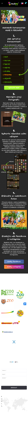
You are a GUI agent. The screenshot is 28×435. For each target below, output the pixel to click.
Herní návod (21, 422)
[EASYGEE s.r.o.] (7, 313)
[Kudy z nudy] (7, 332)
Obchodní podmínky (15, 420)
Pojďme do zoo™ (8, 47)
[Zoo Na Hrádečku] (20, 294)
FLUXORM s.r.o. (16, 424)
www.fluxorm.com (8, 406)
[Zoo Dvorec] (7, 292)
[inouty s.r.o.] (20, 304)
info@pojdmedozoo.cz (9, 401)
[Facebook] (3, 414)
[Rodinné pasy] (20, 313)
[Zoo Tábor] (7, 301)
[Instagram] (6, 414)
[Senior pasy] (9, 322)
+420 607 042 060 (8, 403)
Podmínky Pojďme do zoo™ (10, 422)
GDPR (8, 420)
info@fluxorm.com (8, 399)
